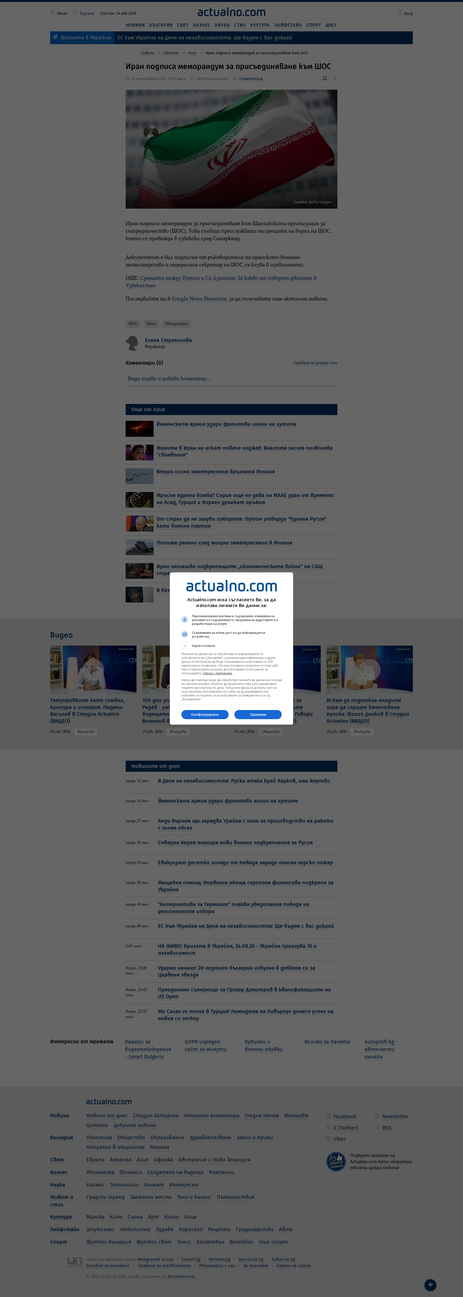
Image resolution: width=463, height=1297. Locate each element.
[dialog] (231, 648)
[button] (231, 645)
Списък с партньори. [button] (217, 673)
